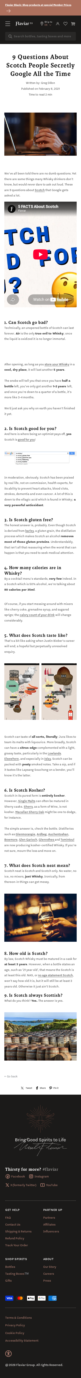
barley (29, 531)
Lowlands (54, 753)
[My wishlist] (65, 23)
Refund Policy (14, 1238)
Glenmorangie (25, 834)
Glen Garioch (28, 839)
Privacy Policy (15, 1325)
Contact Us (12, 1224)
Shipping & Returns (18, 1231)
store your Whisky (56, 364)
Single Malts (26, 801)
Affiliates (49, 1224)
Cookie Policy (14, 1333)
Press (47, 1280)
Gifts (8, 1280)
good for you (26, 439)
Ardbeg (42, 834)
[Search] (10, 36)
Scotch (40, 190)
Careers (48, 1274)
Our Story (49, 1267)
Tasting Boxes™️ (17, 1274)
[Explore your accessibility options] (8, 1353)
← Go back (10, 1076)
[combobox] (40, 36)
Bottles (10, 1267)
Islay (47, 759)
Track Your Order (16, 1245)
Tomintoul (67, 839)
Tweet (29, 1087)
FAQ (8, 1217)
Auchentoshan (58, 834)
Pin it (56, 1087)
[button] (7, 23)
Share (43, 1087)
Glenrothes (47, 839)
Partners (49, 1217)
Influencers (51, 1231)
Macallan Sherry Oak (29, 812)
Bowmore (10, 839)
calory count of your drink (37, 615)
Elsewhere (11, 759)
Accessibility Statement (21, 1340)
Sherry (28, 806)
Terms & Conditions (18, 1318)
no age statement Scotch (55, 975)
